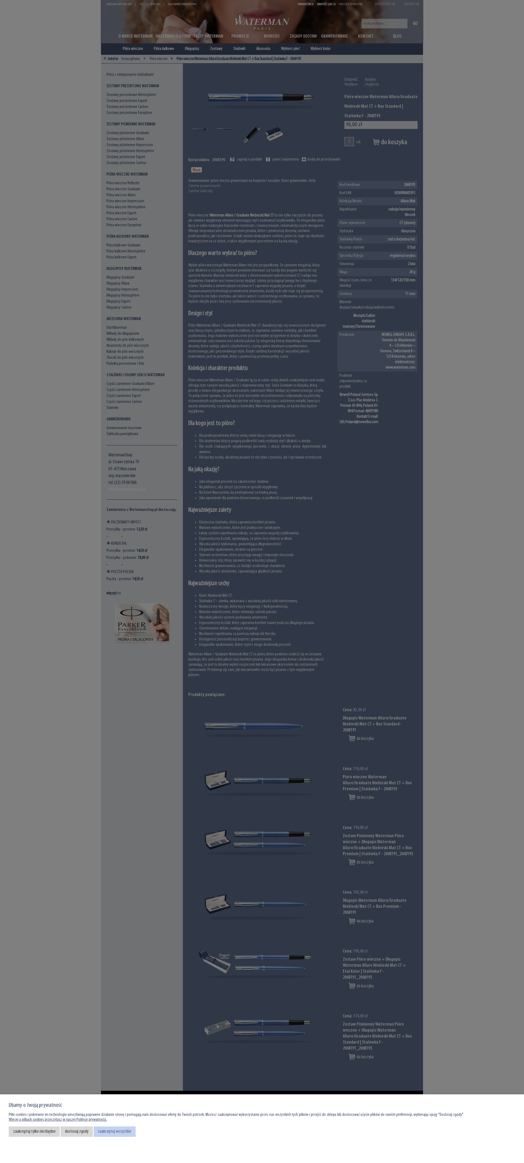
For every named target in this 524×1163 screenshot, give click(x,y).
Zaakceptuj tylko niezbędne (34, 1131)
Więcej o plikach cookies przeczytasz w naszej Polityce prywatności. (58, 1119)
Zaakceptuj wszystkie (114, 1131)
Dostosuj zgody (76, 1131)
